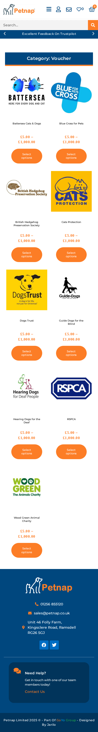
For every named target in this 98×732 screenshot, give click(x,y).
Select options (26, 155)
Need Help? (35, 673)
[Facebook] (43, 644)
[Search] (93, 25)
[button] (48, 9)
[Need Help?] (17, 670)
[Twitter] (54, 644)
